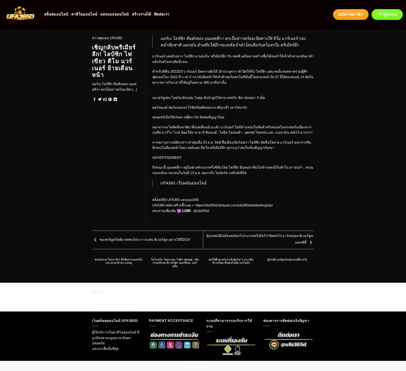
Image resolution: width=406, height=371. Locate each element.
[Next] (313, 268)
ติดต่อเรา (161, 14)
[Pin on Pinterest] (110, 99)
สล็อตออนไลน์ (56, 14)
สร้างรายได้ (141, 14)
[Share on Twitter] (100, 99)
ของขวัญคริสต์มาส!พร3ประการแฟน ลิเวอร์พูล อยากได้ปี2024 (144, 239)
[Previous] (93, 268)
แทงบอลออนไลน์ (114, 14)
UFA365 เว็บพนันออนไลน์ (183, 183)
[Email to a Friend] (105, 99)
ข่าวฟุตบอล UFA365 (107, 38)
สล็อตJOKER (99, 304)
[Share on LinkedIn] (115, 99)
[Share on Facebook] (94, 99)
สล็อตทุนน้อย (112, 304)
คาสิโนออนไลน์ (84, 14)
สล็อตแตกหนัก (127, 304)
